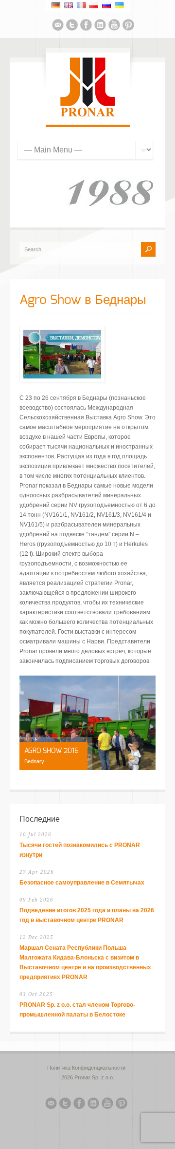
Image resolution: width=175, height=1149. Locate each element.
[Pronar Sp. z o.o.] (87, 115)
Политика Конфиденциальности (86, 1068)
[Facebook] (86, 26)
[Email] (58, 26)
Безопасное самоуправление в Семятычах (81, 882)
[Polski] (93, 5)
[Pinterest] (128, 26)
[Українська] (119, 5)
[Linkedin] (100, 26)
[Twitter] (72, 26)
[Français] (81, 5)
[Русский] (106, 5)
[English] (68, 5)
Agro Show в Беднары (82, 300)
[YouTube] (114, 26)
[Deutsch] (56, 5)
